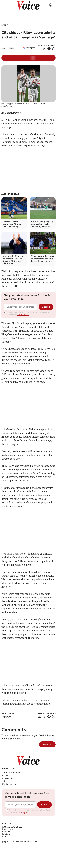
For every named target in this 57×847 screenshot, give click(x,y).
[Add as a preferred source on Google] (29, 48)
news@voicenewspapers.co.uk (22, 841)
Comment (47, 744)
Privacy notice (23, 315)
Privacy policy (9, 778)
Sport (4, 25)
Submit (46, 306)
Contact (6, 775)
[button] (5, 5)
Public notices (9, 784)
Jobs (4, 781)
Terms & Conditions (11, 772)
